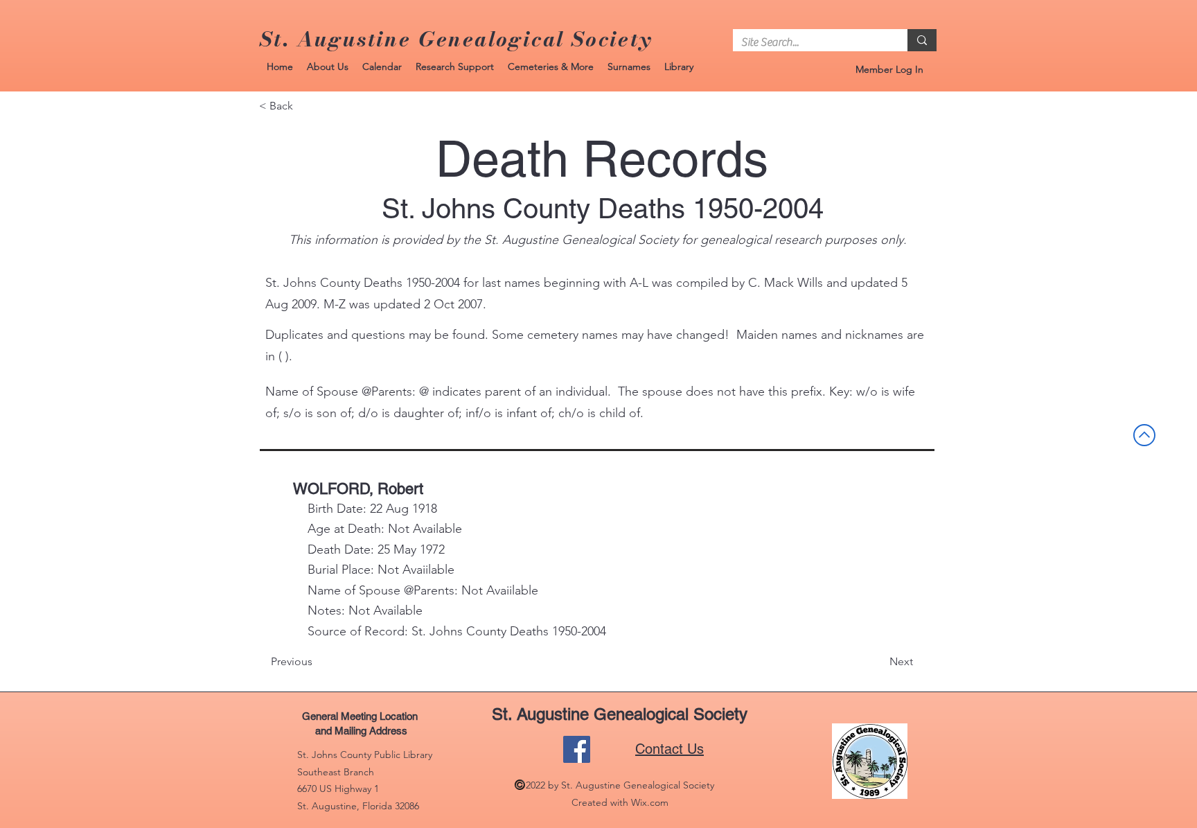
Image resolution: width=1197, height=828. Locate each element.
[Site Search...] (922, 40)
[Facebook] (576, 749)
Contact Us (669, 749)
